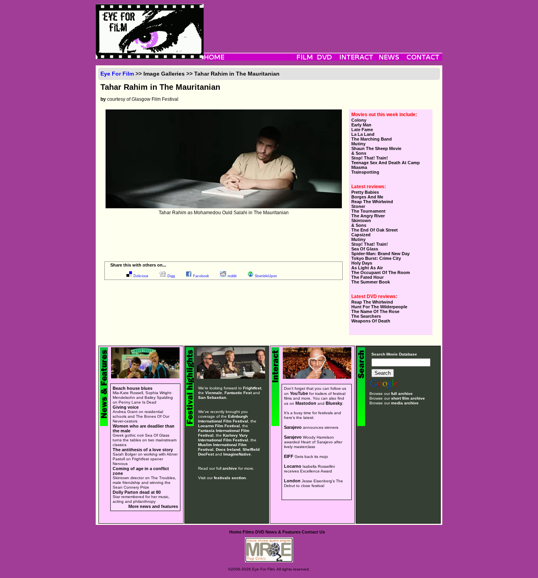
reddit (232, 276)
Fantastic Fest (238, 393)
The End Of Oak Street (374, 230)
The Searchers (366, 316)
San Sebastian (212, 397)
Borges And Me (367, 197)
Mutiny (358, 143)
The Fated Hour (367, 277)
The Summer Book (370, 282)
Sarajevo (293, 427)
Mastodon (305, 403)
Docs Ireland (228, 449)
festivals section (230, 478)
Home (235, 532)
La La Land (363, 134)
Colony (358, 120)
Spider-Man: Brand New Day (380, 253)
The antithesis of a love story (143, 449)
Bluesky (334, 403)
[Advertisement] (323, 21)
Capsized (361, 234)
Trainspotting (365, 172)
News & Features (283, 532)
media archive (405, 403)
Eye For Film (117, 73)
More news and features (153, 506)
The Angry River (368, 215)
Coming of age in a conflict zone (141, 471)
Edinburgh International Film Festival (223, 418)
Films (248, 532)
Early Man (361, 124)
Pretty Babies (365, 192)
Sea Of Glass (364, 248)
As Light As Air (367, 267)
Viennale (213, 393)
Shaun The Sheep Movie (376, 148)
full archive (402, 393)
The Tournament (368, 211)
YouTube (299, 393)
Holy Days (361, 263)
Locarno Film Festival (219, 426)
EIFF (288, 456)
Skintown (361, 220)
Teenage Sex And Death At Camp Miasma (385, 165)
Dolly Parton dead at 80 (137, 492)
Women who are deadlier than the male (143, 428)
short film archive (408, 398)
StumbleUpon (266, 276)
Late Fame (362, 129)
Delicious (141, 276)
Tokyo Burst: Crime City (376, 258)
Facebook (201, 276)
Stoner (358, 206)
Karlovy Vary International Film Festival (223, 437)
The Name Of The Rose (375, 311)
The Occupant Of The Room (380, 272)
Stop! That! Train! (369, 158)
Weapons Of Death (370, 321)
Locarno (292, 466)
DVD (259, 532)
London (292, 480)
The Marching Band (371, 139)
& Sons (358, 153)
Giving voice (126, 407)
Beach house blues (132, 388)
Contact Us (313, 532)
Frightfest (252, 388)
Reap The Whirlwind (372, 201)
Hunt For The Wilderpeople (379, 306)
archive (230, 468)
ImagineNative (237, 454)
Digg (171, 276)
